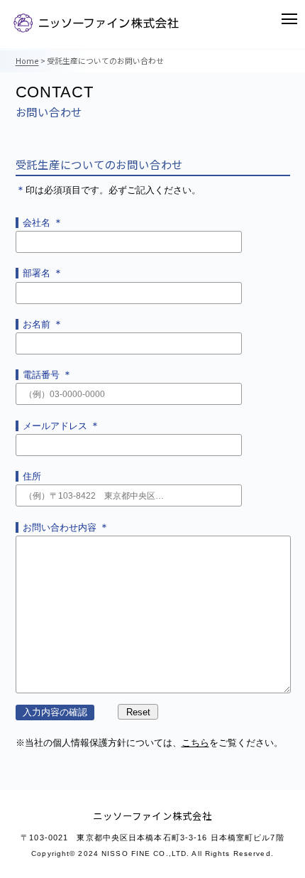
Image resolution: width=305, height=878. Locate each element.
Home (27, 60)
